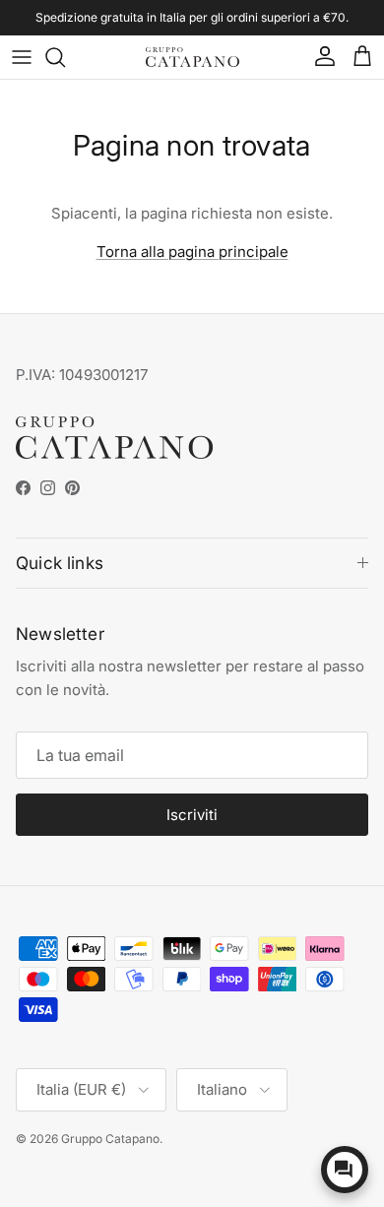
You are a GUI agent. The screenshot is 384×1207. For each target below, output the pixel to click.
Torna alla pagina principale (192, 251)
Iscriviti (192, 814)
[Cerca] (65, 57)
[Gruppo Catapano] (192, 57)
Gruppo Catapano (110, 1138)
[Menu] (21, 57)
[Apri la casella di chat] (344, 1169)
